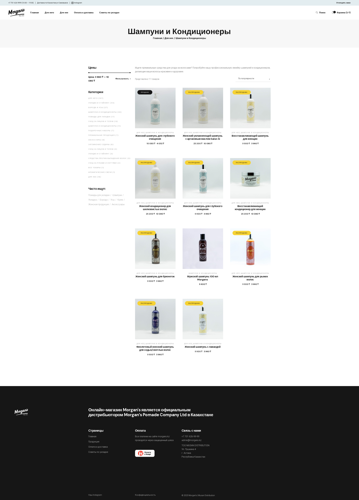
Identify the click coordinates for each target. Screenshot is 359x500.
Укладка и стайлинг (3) (100, 154)
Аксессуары (118, 204)
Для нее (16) (94, 177)
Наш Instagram (95, 495)
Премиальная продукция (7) (103, 135)
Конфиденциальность (145, 495)
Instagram (78, 3)
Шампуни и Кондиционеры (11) (104, 126)
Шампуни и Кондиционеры (160, 133)
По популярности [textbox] (246, 78)
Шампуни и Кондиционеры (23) (105, 112)
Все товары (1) (96, 168)
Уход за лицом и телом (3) (102, 149)
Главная (92, 436)
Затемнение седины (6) (101, 144)
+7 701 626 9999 (14, 3)
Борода (104, 199)
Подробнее (152, 143)
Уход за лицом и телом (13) (103, 121)
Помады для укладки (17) (101, 117)
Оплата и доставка (98, 446)
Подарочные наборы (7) (101, 131)
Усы (113, 199)
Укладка (92, 199)
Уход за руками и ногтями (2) (104, 163)
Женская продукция (98, 204)
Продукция (93, 441)
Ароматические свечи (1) (101, 172)
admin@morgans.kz (191, 440)
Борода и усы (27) (98, 107)
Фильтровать (122, 78)
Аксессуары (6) (96, 140)
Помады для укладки (99, 195)
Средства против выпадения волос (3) (109, 158)
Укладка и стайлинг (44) (101, 103)
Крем (120, 199)
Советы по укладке (98, 452)
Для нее (141, 133)
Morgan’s (193, 495)
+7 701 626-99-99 (190, 436)
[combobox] (253, 78)
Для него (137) (95, 98)
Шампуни (117, 195)
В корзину (200, 143)
